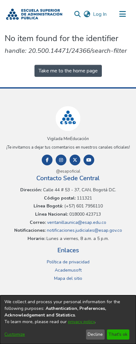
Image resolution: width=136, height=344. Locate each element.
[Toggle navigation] (122, 14)
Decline (95, 334)
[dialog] (68, 319)
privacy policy (81, 322)
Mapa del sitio (68, 278)
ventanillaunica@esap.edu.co (76, 222)
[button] (34, 14)
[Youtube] (88, 160)
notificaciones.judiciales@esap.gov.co (84, 230)
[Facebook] (47, 160)
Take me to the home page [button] (68, 70)
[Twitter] (75, 160)
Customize (14, 334)
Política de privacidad (68, 262)
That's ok (117, 334)
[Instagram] (61, 160)
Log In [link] (100, 14)
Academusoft (68, 270)
